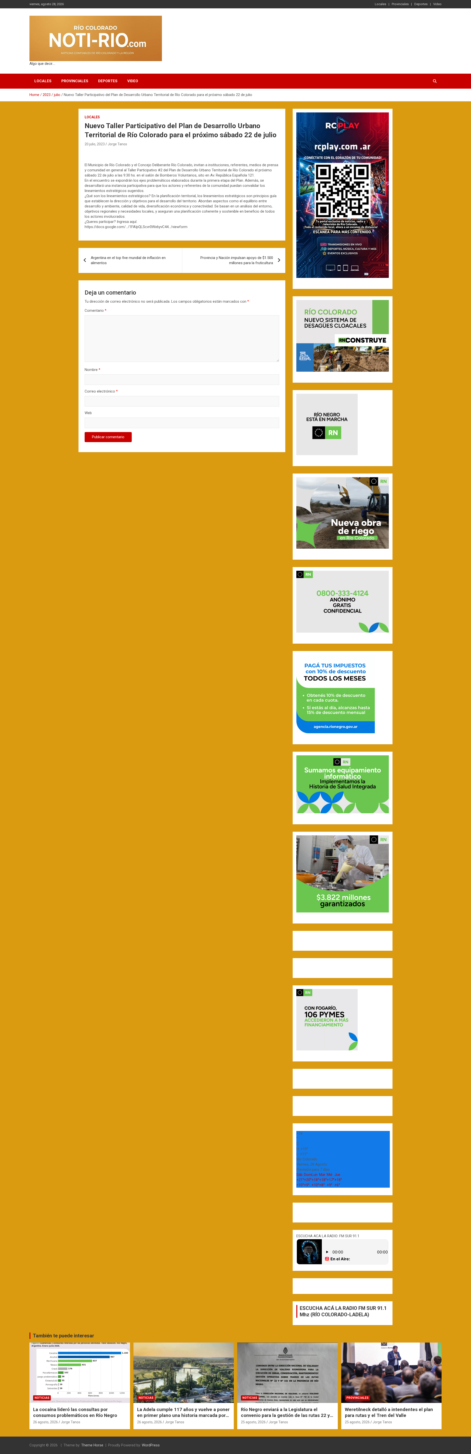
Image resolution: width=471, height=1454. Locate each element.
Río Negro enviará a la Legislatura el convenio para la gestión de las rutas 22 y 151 (285, 1415)
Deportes (421, 4)
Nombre (92, 369)
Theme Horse (92, 1445)
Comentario (95, 310)
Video (437, 4)
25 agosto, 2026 (253, 1422)
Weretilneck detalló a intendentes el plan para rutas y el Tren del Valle (389, 1412)
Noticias (42, 1398)
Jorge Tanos (117, 144)
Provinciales (400, 4)
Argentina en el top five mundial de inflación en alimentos (128, 260)
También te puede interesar (63, 1336)
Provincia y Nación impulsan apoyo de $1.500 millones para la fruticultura (236, 260)
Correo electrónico (101, 391)
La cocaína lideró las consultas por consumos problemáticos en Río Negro (75, 1412)
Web (88, 413)
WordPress (151, 1445)
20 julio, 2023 (95, 144)
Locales (380, 4)
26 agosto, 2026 (45, 1422)
